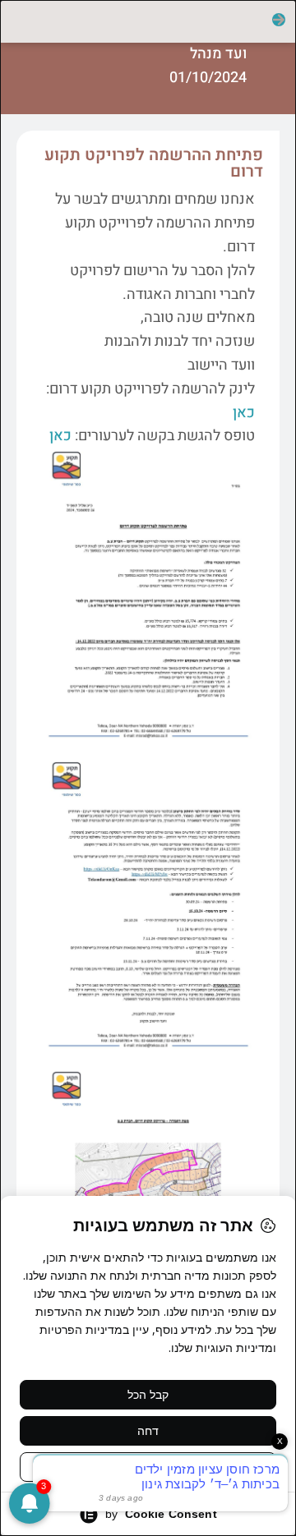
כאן (244, 413)
